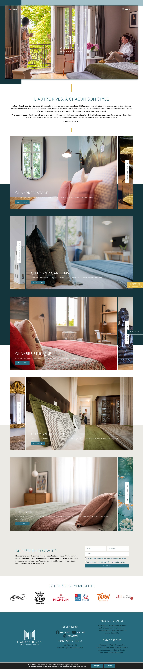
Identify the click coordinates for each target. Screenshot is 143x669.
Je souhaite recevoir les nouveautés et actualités (106, 558)
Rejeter (109, 666)
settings (83, 667)
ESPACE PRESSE (112, 640)
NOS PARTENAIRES (112, 620)
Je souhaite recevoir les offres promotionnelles (106, 562)
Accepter (97, 666)
